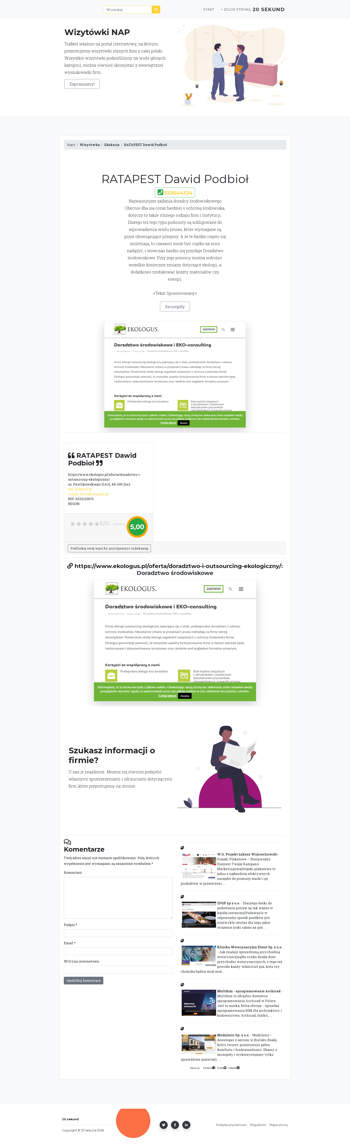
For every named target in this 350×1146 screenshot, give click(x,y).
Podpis (70, 925)
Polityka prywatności (231, 1125)
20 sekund (269, 9)
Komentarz (73, 872)
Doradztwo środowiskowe (175, 572)
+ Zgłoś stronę (236, 9)
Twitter (220, 1068)
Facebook (208, 1068)
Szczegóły (175, 306)
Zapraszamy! (82, 84)
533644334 (178, 193)
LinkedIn (232, 1068)
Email (70, 943)
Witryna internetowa (81, 961)
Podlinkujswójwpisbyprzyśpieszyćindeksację (109, 548)
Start (208, 9)
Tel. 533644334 (80, 489)
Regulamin (258, 1125)
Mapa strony (278, 1125)
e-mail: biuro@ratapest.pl (88, 494)
